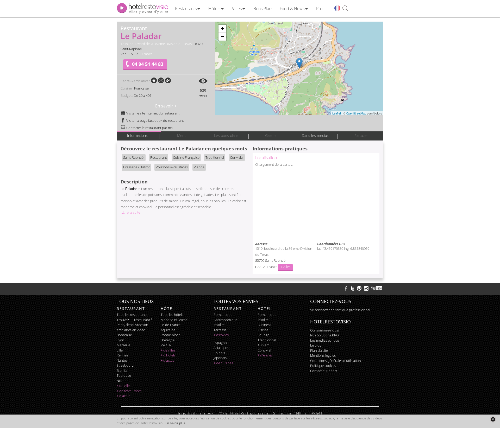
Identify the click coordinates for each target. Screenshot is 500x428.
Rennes (122, 355)
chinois (219, 352)
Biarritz (122, 370)
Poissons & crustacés (172, 167)
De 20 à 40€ (142, 95)
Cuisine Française (186, 157)
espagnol (221, 342)
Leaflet (336, 113)
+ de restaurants (129, 390)
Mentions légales (323, 355)
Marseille (123, 345)
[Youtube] (377, 288)
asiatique (221, 347)
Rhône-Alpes (170, 335)
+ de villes (124, 385)
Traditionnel (214, 157)
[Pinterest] (359, 288)
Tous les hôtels (172, 314)
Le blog (315, 345)
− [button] (222, 36)
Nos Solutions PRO (324, 335)
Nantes (122, 360)
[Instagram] (366, 289)
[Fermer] (493, 419)
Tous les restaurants (132, 314)
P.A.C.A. (133, 54)
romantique (223, 314)
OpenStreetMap (356, 113)
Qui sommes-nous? (324, 330)
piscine (263, 330)
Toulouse (124, 375)
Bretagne (167, 340)
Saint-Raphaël (131, 49)
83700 (199, 43)
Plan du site (319, 350)
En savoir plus (175, 423)
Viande (199, 167)
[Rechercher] (345, 8)
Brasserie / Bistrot (136, 167)
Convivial (236, 157)
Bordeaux (124, 335)
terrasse (220, 330)
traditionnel (267, 340)
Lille (120, 350)
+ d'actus (123, 395)
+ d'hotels (168, 355)
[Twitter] (352, 288)
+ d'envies (221, 335)
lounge (263, 335)
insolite (219, 324)
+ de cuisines (223, 363)
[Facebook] (346, 288)
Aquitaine (168, 330)
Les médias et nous (324, 340)
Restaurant (158, 157)
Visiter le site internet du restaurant (152, 113)
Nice (120, 380)
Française (141, 88)
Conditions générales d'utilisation (335, 360)
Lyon (120, 340)
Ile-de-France (170, 324)
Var (123, 54)
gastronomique (226, 319)
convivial (264, 350)
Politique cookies (323, 365)
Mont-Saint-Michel (174, 319)
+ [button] (222, 28)
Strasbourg (125, 365)
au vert (263, 345)
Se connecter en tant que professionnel (340, 310)
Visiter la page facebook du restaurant (155, 120)
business (264, 324)
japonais (220, 357)
